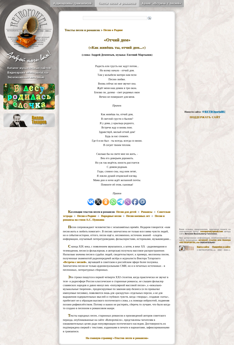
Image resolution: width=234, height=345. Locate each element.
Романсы (146, 212)
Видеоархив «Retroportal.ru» (28, 72)
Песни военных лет (138, 216)
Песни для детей (126, 212)
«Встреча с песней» (75, 262)
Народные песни (111, 216)
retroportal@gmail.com (211, 231)
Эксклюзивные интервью (26, 77)
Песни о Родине (113, 30)
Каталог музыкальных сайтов (29, 68)
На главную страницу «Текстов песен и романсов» (117, 338)
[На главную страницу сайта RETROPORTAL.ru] (25, 25)
